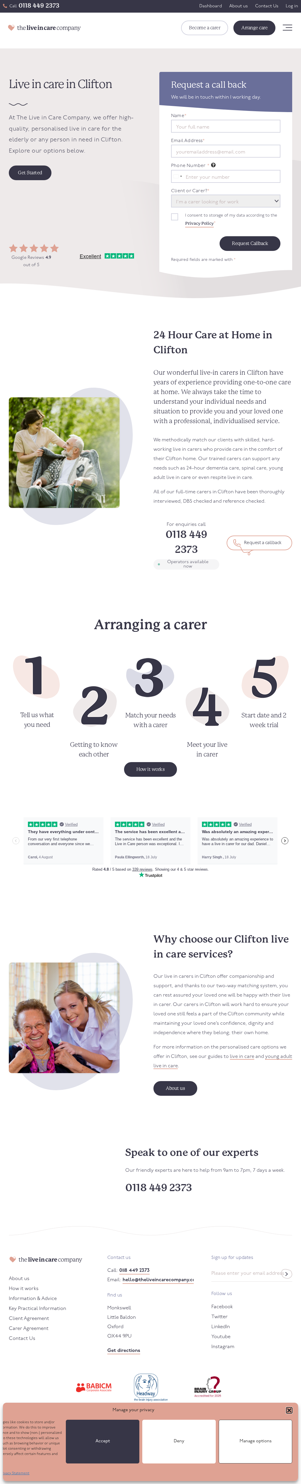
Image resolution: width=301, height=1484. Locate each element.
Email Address (188, 141)
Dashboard (210, 6)
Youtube (220, 1336)
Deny (179, 1441)
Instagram (222, 1346)
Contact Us (266, 6)
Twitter (219, 1316)
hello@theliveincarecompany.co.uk (158, 1279)
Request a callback (263, 543)
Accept (103, 1441)
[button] (289, 1410)
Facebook (222, 1306)
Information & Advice (33, 1298)
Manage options (256, 1441)
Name (178, 116)
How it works (24, 1288)
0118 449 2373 (39, 5)
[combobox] (177, 176)
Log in (292, 6)
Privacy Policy (199, 223)
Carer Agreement (29, 1328)
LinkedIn (220, 1326)
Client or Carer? (190, 191)
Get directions (123, 1350)
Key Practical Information (37, 1308)
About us (238, 6)
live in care (242, 1056)
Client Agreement (29, 1318)
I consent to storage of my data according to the (231, 219)
